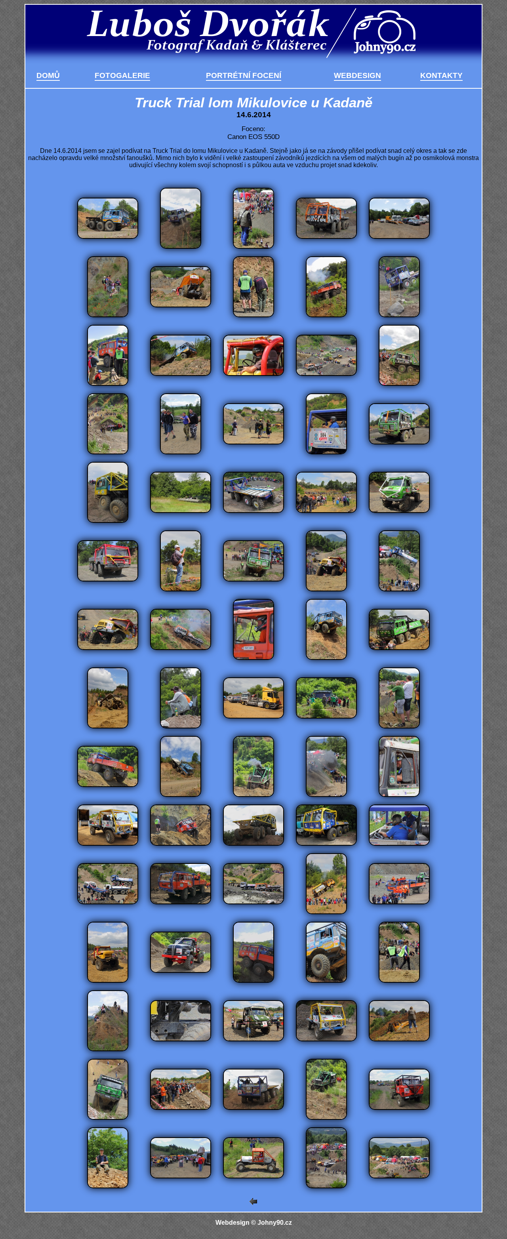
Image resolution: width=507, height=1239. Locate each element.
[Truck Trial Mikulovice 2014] (107, 236)
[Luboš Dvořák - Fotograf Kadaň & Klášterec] (253, 58)
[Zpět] (253, 1203)
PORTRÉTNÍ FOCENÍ (243, 75)
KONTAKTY (441, 75)
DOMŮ (48, 75)
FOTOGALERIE (122, 75)
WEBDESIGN (357, 75)
